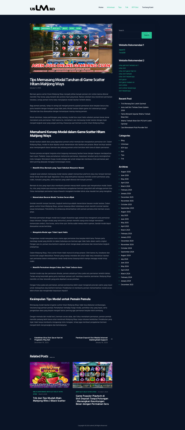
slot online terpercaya (127, 88)
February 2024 (126, 277)
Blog (37, 28)
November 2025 (127, 200)
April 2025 (125, 226)
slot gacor (123, 79)
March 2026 (125, 186)
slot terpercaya (125, 90)
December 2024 (127, 240)
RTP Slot (57, 28)
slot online (123, 85)
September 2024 (127, 251)
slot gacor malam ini (126, 82)
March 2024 (125, 273)
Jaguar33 (122, 49)
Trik (79, 28)
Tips (72, 28)
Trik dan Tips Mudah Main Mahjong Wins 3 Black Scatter (49, 399)
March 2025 (125, 229)
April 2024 (125, 270)
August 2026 (126, 171)
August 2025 (126, 211)
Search (121, 30)
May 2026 (125, 179)
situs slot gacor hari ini (127, 71)
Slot (65, 28)
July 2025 (124, 215)
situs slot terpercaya (126, 76)
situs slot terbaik (125, 73)
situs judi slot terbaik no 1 (128, 65)
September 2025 (127, 208)
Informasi (46, 28)
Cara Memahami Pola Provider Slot (134, 127)
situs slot (122, 68)
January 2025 (126, 237)
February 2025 (126, 233)
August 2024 (126, 255)
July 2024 (124, 259)
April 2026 (125, 182)
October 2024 (126, 248)
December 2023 (127, 284)
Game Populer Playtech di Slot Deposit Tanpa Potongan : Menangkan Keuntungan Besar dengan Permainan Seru (92, 400)
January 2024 (126, 280)
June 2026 (125, 175)
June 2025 (125, 219)
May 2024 (125, 266)
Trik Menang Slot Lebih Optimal (133, 103)
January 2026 (126, 193)
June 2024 (125, 262)
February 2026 (126, 189)
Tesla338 (122, 52)
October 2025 (126, 204)
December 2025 (127, 197)
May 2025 (125, 222)
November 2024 (127, 244)
